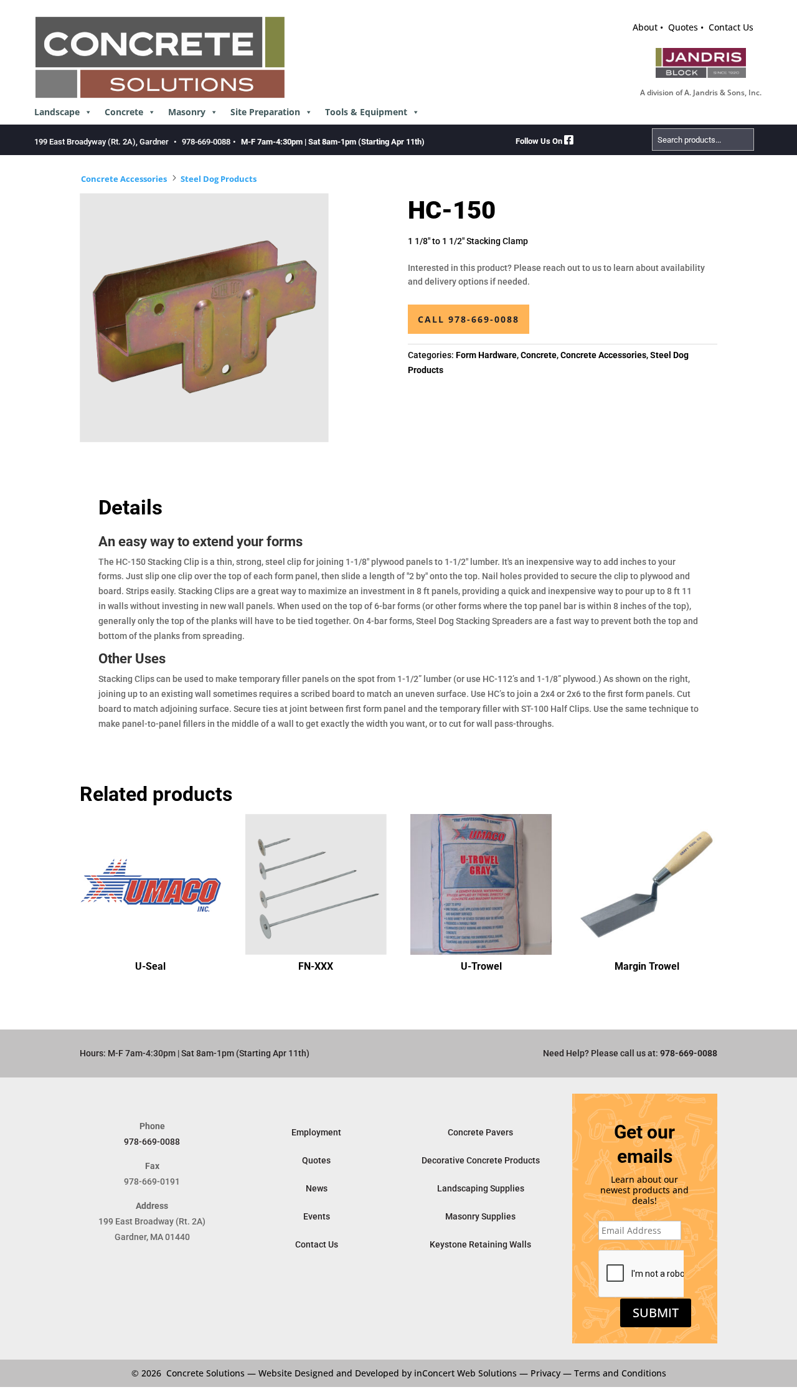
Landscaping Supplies (480, 1188)
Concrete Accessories (124, 178)
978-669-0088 (206, 141)
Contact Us (731, 27)
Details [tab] (130, 507)
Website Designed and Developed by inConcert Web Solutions (387, 1373)
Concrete (124, 112)
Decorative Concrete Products (481, 1160)
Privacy (545, 1373)
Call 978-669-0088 (468, 319)
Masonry (186, 112)
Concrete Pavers (480, 1132)
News (317, 1188)
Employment (316, 1132)
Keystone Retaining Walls (480, 1244)
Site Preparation (265, 112)
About (645, 27)
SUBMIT (656, 1312)
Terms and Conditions (620, 1373)
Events (316, 1216)
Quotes (683, 27)
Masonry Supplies (480, 1216)
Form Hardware (486, 355)
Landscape (57, 112)
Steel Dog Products (219, 178)
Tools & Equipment (366, 112)
